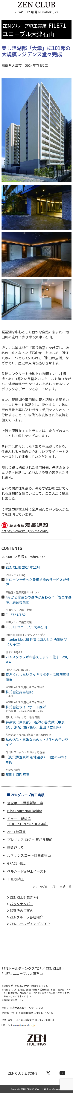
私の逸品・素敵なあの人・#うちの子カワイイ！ (37, 740)
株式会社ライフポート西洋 (27, 706)
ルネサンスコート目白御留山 (29, 855)
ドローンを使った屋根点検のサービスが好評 (37, 580)
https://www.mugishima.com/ (24, 530)
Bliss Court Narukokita (24, 810)
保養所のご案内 (21, 910)
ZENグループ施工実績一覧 (54, 886)
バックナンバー (21, 903)
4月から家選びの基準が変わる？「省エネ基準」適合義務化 (39, 598)
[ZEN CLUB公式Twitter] (48, 1073)
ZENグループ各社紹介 (26, 917)
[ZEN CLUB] (36, 4)
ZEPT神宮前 (16, 831)
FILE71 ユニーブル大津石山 (26, 625)
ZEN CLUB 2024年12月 (23, 565)
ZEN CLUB (53, 968)
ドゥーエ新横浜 (27, 821)
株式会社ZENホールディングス (26, 1007)
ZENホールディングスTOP (30, 923)
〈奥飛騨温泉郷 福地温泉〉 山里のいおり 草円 (37, 757)
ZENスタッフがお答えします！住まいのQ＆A (37, 657)
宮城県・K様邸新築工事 (25, 802)
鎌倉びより (15, 847)
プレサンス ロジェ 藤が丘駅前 (29, 839)
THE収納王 (15, 879)
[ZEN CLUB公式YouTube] (62, 1073)
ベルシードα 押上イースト (27, 871)
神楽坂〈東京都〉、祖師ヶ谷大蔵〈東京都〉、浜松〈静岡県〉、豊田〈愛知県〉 (35, 722)
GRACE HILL (16, 863)
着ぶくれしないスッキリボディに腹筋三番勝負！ (37, 675)
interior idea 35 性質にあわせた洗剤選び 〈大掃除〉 (36, 640)
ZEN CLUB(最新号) (24, 897)
